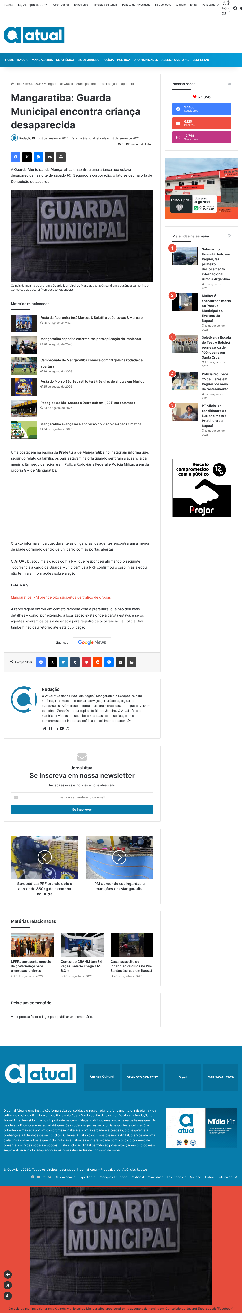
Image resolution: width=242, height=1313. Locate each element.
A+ (8, 1274)
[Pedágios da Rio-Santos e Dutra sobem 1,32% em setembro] (24, 408)
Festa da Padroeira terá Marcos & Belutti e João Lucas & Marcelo (91, 317)
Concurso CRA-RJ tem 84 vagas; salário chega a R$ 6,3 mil (81, 965)
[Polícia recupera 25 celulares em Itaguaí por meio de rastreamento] (185, 381)
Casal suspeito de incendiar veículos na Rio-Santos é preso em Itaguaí (132, 965)
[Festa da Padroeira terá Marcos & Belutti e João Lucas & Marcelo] (24, 323)
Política (123, 59)
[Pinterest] (86, 662)
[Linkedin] (63, 662)
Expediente (81, 4)
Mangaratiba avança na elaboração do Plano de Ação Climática (90, 424)
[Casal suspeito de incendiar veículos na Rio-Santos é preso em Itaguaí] (132, 945)
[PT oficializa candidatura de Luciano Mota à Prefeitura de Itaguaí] (185, 412)
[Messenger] (38, 157)
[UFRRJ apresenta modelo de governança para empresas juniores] (32, 945)
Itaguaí (22, 59)
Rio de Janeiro (88, 59)
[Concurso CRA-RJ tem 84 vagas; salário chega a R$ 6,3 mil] (82, 945)
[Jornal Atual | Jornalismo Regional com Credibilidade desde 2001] (34, 34)
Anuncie (181, 4)
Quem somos (61, 4)
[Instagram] (67, 728)
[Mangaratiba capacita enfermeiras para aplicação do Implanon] (24, 345)
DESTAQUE (33, 84)
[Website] (45, 728)
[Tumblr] (75, 662)
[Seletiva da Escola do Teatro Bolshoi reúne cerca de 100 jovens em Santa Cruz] (185, 344)
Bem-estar (201, 59)
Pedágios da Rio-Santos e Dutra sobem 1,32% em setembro (87, 403)
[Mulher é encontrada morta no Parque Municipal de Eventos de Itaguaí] (185, 302)
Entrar (194, 4)
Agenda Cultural (175, 59)
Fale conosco (163, 4)
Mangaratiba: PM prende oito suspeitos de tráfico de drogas (61, 597)
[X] (27, 157)
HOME (9, 59)
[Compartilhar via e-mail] (49, 157)
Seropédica (65, 59)
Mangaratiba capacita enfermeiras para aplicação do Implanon (90, 339)
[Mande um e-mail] (33, 138)
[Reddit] (97, 662)
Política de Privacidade (136, 4)
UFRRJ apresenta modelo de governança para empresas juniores (31, 965)
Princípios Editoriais (105, 4)
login (45, 1017)
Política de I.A (210, 4)
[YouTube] (62, 728)
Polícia (108, 59)
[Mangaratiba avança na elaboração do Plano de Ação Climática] (24, 430)
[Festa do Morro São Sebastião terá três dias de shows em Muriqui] (24, 387)
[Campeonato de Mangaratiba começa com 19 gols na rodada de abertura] (24, 366)
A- (8, 1296)
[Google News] (92, 642)
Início (18, 84)
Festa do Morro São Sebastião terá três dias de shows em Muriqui (93, 381)
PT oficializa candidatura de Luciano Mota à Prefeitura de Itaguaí (214, 416)
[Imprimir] (61, 157)
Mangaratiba (42, 59)
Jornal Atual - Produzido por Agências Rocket (113, 1169)
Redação (25, 138)
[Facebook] (15, 157)
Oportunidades (146, 59)
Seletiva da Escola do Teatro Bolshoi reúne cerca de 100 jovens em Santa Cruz (216, 347)
